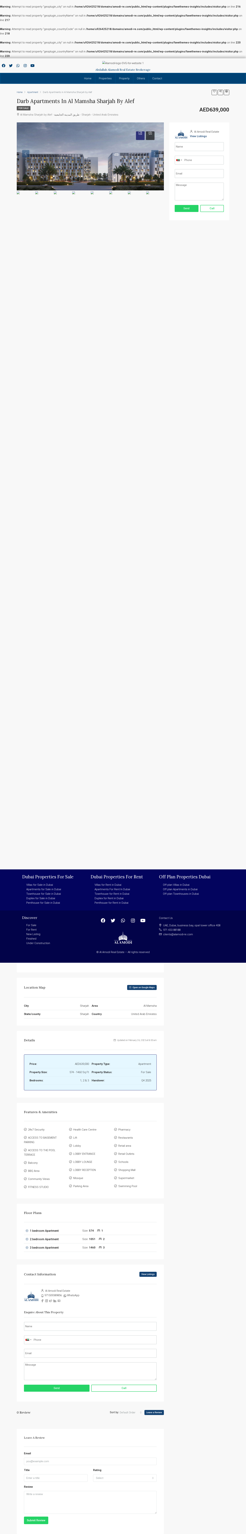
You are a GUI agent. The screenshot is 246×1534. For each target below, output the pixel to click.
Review (28, 1486)
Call (124, 1388)
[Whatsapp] (18, 65)
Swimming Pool (127, 1186)
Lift (75, 1137)
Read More (30, 963)
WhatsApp (73, 1295)
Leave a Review (154, 1412)
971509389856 (53, 1295)
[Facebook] (3, 65)
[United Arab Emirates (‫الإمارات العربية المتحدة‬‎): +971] (28, 1339)
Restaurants (125, 1137)
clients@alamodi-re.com (178, 934)
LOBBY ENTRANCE (84, 1153)
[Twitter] (10, 65)
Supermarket (126, 1178)
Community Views (39, 1179)
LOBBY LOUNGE (82, 1162)
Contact (157, 78)
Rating (97, 1470)
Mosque (78, 1178)
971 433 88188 (171, 929)
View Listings (148, 1274)
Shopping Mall (126, 1170)
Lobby (77, 1145)
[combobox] (130, 1412)
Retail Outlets (126, 1153)
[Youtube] (32, 65)
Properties (105, 78)
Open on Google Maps (143, 987)
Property (124, 78)
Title (27, 1470)
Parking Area (80, 1186)
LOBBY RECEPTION (84, 1170)
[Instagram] (25, 65)
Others (141, 78)
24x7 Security (36, 1129)
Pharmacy (124, 1129)
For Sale (24, 108)
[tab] (140, 135)
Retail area (124, 1145)
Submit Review (36, 1520)
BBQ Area (33, 1171)
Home (87, 78)
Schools (123, 1162)
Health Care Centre (85, 1129)
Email (27, 1453)
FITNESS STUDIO (38, 1187)
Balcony (33, 1162)
